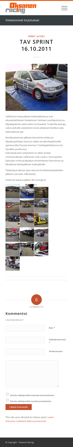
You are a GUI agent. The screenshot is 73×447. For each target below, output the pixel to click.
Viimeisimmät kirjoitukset (22, 20)
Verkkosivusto (56, 351)
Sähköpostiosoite (57, 341)
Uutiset (40, 36)
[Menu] (63, 8)
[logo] (30, 8)
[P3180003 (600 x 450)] (36, 87)
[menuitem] (63, 8)
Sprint (31, 36)
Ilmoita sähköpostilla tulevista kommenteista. (32, 395)
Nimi (52, 327)
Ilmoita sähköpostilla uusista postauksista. (31, 401)
